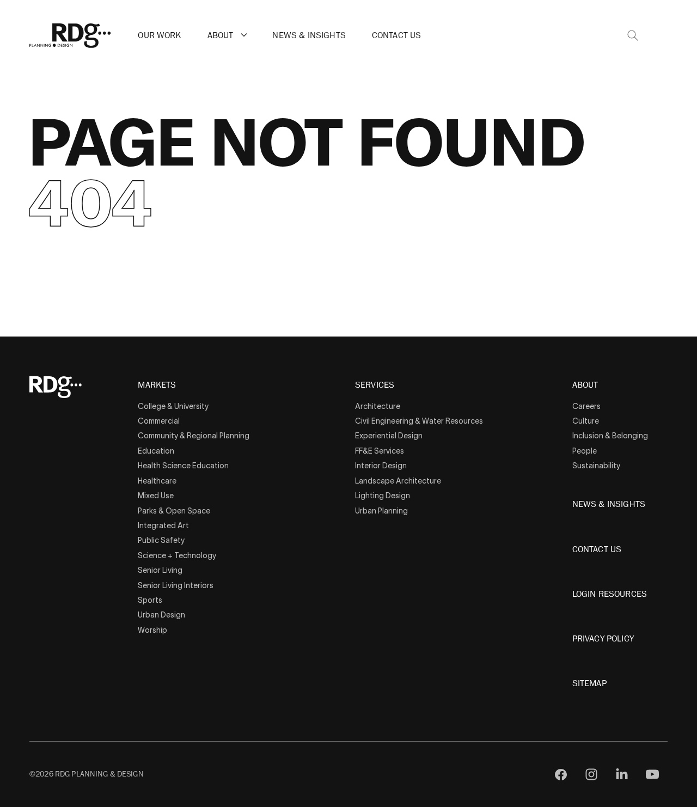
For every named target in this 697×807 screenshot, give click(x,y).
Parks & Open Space (174, 510)
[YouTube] (652, 774)
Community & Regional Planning (193, 435)
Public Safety (161, 540)
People (584, 451)
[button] (244, 35)
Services (374, 385)
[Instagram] (591, 774)
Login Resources (609, 594)
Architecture (377, 406)
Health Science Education (183, 465)
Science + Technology (177, 555)
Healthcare (157, 480)
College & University (173, 406)
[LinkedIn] (622, 774)
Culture (585, 421)
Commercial (159, 421)
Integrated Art (163, 525)
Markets (157, 385)
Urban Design (161, 614)
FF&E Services (379, 451)
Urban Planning (381, 510)
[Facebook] (561, 774)
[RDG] (70, 35)
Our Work (159, 35)
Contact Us (396, 35)
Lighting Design (382, 495)
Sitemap (589, 683)
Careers (586, 406)
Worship (152, 630)
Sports (150, 600)
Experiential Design (389, 435)
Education (156, 451)
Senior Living (160, 570)
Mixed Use (156, 495)
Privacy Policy (603, 639)
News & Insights (308, 35)
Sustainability (596, 465)
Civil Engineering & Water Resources (419, 421)
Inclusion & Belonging (610, 435)
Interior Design (381, 465)
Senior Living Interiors (175, 585)
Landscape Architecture (398, 480)
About (220, 35)
